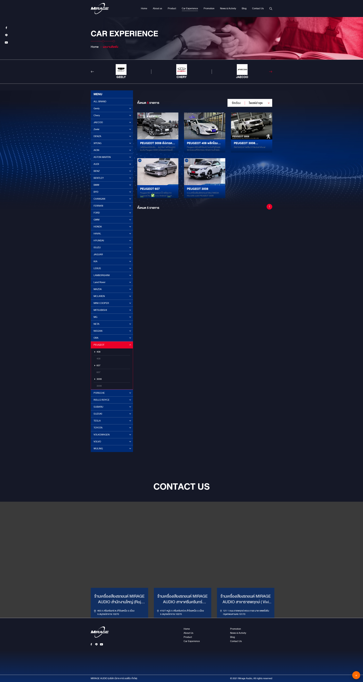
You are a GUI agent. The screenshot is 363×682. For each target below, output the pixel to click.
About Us (188, 633)
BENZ (97, 171)
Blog (244, 8)
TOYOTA (98, 428)
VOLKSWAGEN (102, 435)
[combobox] (249, 103)
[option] (121, 71)
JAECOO (98, 122)
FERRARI (98, 206)
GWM (96, 220)
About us (157, 8)
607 (98, 365)
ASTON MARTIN (102, 157)
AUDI (96, 164)
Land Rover (99, 282)
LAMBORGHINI (102, 275)
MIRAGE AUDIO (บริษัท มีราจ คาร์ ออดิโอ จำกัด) (114, 678)
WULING (98, 448)
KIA (95, 261)
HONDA (98, 227)
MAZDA (98, 289)
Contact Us (258, 8)
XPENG (97, 143)
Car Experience (190, 8)
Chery (97, 115)
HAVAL (97, 234)
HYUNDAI (99, 240)
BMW (96, 185)
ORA (96, 338)
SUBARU (98, 407)
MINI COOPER (101, 303)
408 (98, 352)
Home (144, 8)
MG (95, 317)
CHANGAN (99, 199)
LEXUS (97, 268)
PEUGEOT (99, 345)
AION (96, 150)
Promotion (209, 8)
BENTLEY (99, 178)
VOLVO (97, 442)
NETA (96, 324)
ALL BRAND (100, 101)
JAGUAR (98, 254)
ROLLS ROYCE (101, 400)
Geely (97, 108)
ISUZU (97, 247)
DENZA (97, 136)
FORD (97, 213)
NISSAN (98, 331)
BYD (96, 192)
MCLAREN (99, 296)
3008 (99, 379)
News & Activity (228, 8)
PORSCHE (99, 393)
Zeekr (97, 129)
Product (172, 8)
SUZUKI (98, 414)
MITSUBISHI (100, 310)
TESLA (97, 421)
